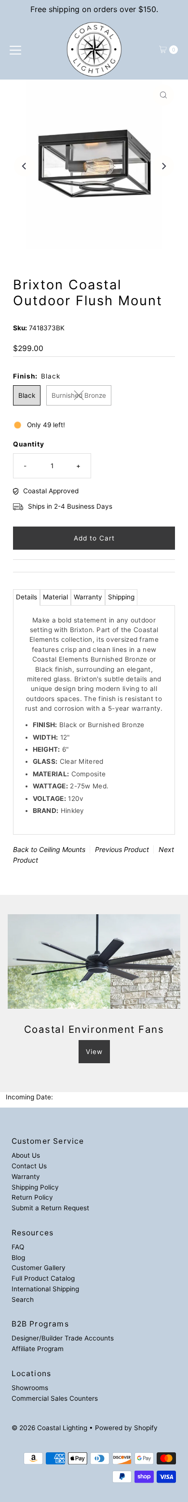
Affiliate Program (38, 1349)
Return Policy (32, 1197)
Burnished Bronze (79, 395)
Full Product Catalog (43, 1278)
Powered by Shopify (126, 1428)
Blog (18, 1257)
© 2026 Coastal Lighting (49, 1428)
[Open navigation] (15, 49)
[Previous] (24, 165)
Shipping (121, 597)
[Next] (163, 165)
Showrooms (30, 1388)
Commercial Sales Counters (55, 1398)
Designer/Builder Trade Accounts (63, 1338)
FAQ (18, 1247)
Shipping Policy (35, 1187)
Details (26, 597)
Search (23, 1299)
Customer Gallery (39, 1268)
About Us (26, 1155)
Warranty (88, 597)
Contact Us (29, 1166)
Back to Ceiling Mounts (49, 849)
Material (55, 597)
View (94, 1051)
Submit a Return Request (50, 1208)
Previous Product (122, 849)
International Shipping (45, 1289)
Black (26, 395)
